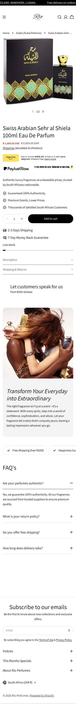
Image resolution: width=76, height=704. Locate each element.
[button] (38, 260)
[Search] (59, 17)
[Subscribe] (69, 630)
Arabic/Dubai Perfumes (29, 33)
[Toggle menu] (4, 17)
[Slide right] (43, 112)
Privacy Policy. (64, 640)
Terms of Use (46, 640)
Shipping (8, 148)
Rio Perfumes (20, 696)
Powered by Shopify (42, 696)
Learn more (50, 159)
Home (6, 33)
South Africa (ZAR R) (20, 682)
